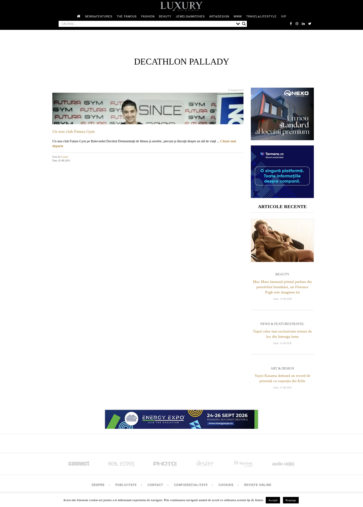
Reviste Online (257, 485)
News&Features (98, 16)
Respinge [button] (290, 500)
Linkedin (303, 23)
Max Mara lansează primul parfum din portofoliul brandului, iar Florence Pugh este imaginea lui (282, 287)
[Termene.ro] (282, 196)
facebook (291, 23)
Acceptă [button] (273, 500)
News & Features (275, 324)
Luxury (64, 156)
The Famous (127, 16)
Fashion (148, 16)
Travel (297, 324)
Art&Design (219, 16)
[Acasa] (79, 16)
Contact (155, 485)
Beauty (165, 16)
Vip (283, 16)
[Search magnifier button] (244, 24)
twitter (309, 23)
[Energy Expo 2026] (181, 418)
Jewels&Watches (190, 16)
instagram (297, 23)
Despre (98, 485)
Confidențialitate (191, 485)
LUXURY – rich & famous (181, 6)
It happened (235, 90)
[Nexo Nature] (282, 138)
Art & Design (282, 368)
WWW (238, 16)
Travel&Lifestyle (261, 16)
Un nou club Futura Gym (73, 131)
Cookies (225, 485)
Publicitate (126, 485)
